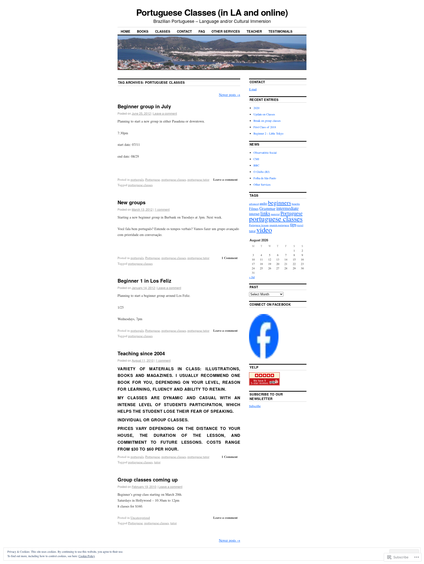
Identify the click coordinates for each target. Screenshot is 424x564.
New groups (132, 202)
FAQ (202, 31)
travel (300, 225)
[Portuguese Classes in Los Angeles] (263, 357)
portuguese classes (173, 179)
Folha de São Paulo (264, 178)
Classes (162, 31)
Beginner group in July (144, 106)
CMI (256, 159)
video (264, 229)
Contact (184, 31)
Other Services (226, 31)
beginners (279, 202)
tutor (157, 462)
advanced (254, 204)
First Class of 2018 (264, 127)
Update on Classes (264, 114)
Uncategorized (140, 517)
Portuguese (152, 179)
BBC (256, 165)
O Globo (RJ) (261, 172)
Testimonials (280, 31)
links (265, 213)
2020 (256, 108)
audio (263, 203)
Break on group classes (267, 121)
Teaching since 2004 (141, 353)
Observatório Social (265, 152)
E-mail (253, 89)
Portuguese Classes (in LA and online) (212, 12)
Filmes (254, 208)
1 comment (162, 209)
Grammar (267, 208)
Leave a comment (165, 113)
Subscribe (255, 406)
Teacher (254, 31)
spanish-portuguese (279, 225)
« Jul (252, 277)
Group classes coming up (148, 479)
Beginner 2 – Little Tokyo (268, 133)
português (137, 179)
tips (293, 224)
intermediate (287, 208)
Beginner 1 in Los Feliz (144, 280)
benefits (296, 204)
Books (142, 31)
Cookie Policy (87, 556)
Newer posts (229, 94)
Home (125, 31)
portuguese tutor (198, 179)
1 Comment (230, 257)
